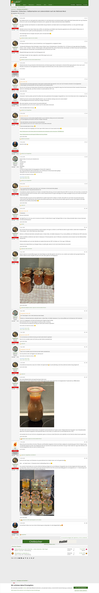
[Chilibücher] (36, 542)
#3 (86, 62)
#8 (86, 156)
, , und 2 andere (29, 38)
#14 (86, 332)
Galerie (24, 4)
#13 (86, 310)
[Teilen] (85, 18)
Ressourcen (31, 4)
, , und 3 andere (32, 519)
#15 (86, 346)
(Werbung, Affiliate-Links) (49, 544)
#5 (86, 93)
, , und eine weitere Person (31, 59)
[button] (21, 5)
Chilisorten (38, 4)
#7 (86, 142)
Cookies (24, 588)
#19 (86, 458)
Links (45, 4)
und (26, 110)
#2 (86, 41)
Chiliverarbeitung (27, 550)
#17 (86, 377)
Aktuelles (18, 4)
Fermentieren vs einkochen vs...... (23, 553)
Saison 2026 (27, 178)
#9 (86, 183)
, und (26, 248)
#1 (86, 18)
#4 (86, 79)
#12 (86, 251)
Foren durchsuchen (21, 7)
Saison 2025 (22, 178)
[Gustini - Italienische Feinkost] (63, 542)
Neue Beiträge (14, 7)
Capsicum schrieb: (24, 186)
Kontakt (50, 4)
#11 (86, 227)
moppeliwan (14, 13)
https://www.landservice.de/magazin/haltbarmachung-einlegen (33, 134)
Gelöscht (16, 550)
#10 (86, 208)
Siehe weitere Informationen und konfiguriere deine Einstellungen (25, 590)
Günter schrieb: (24, 115)
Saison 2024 (27, 176)
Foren (13, 4)
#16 (86, 362)
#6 (86, 113)
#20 (86, 523)
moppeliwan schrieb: (25, 313)
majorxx (16, 554)
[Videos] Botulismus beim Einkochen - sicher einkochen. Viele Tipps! (31, 549)
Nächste (16, 15)
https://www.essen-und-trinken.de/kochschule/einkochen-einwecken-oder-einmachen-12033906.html (42, 131)
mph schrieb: (23, 81)
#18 (86, 442)
